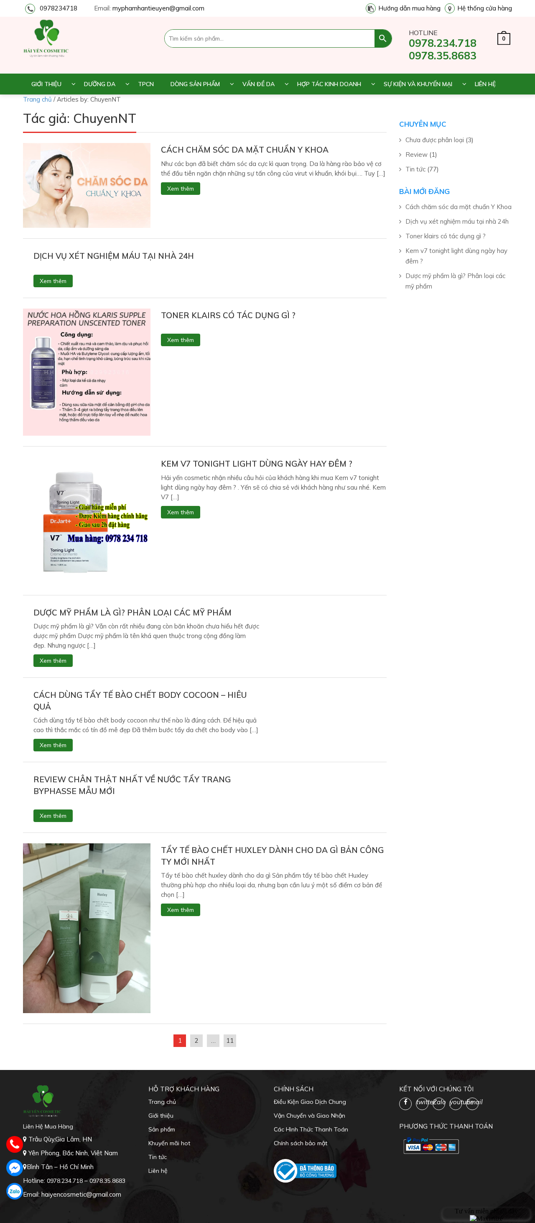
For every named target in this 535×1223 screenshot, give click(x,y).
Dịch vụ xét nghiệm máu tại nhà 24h (113, 256)
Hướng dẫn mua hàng (409, 8)
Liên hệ (485, 84)
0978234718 (58, 8)
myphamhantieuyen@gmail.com (158, 8)
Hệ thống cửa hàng (484, 8)
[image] (86, 185)
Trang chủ (162, 1102)
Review (416, 154)
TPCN (146, 84)
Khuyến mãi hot (169, 1143)
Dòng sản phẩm (195, 84)
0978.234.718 (442, 42)
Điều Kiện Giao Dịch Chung (310, 1102)
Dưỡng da (99, 84)
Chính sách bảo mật (300, 1143)
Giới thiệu (46, 84)
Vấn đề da (258, 84)
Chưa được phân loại (434, 140)
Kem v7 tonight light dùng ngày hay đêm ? (256, 464)
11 (230, 1040)
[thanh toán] (430, 1145)
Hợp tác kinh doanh (329, 84)
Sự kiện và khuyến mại (418, 84)
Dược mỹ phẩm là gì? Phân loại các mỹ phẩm (132, 613)
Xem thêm (180, 188)
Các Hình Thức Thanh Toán (311, 1129)
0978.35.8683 (442, 55)
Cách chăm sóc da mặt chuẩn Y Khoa (245, 150)
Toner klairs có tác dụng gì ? (228, 315)
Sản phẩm (161, 1129)
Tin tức (415, 169)
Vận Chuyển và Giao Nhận (309, 1115)
